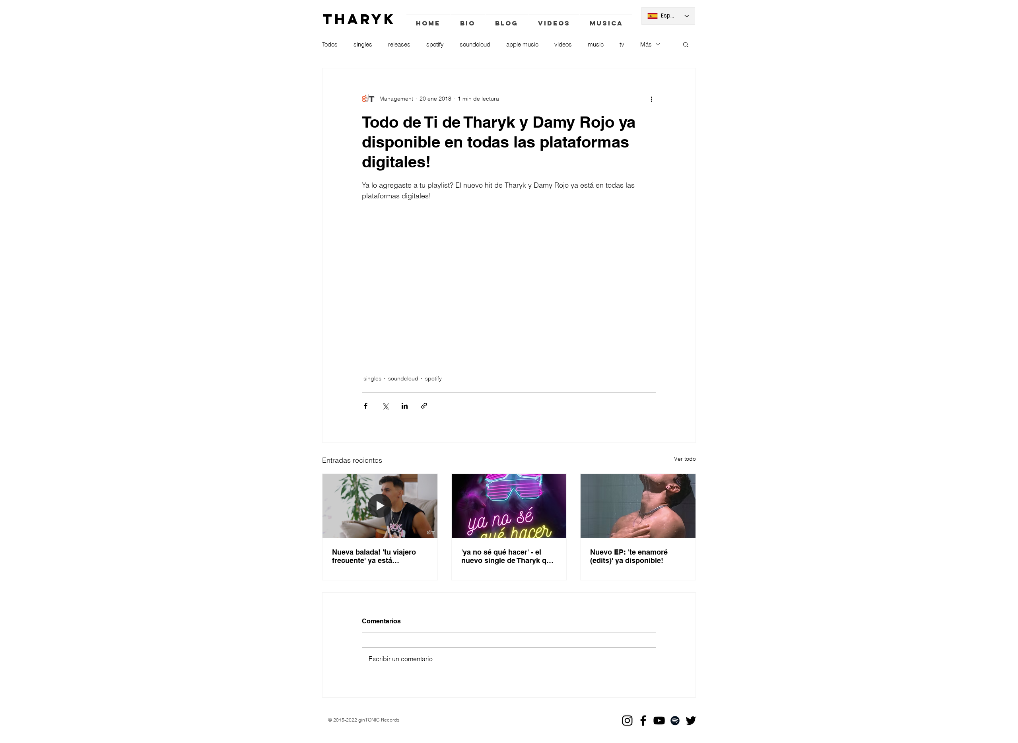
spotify (435, 44)
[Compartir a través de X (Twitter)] (385, 405)
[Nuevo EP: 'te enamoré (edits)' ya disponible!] (638, 506)
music (596, 44)
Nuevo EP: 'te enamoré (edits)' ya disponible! (629, 556)
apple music (522, 44)
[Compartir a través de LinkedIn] (404, 405)
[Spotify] (675, 720)
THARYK (359, 18)
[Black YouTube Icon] (659, 720)
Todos (330, 44)
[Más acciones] (651, 98)
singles (363, 44)
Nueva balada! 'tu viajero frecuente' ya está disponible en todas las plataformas (374, 556)
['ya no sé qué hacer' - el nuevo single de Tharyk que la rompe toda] (509, 506)
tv (622, 44)
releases (399, 44)
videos (563, 44)
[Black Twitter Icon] (691, 720)
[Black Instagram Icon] (627, 720)
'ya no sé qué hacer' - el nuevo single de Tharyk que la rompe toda (508, 556)
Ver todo (685, 458)
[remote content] (509, 277)
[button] (686, 44)
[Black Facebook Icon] (643, 720)
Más (646, 44)
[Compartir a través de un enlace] (424, 405)
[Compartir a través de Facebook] (365, 405)
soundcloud (475, 44)
